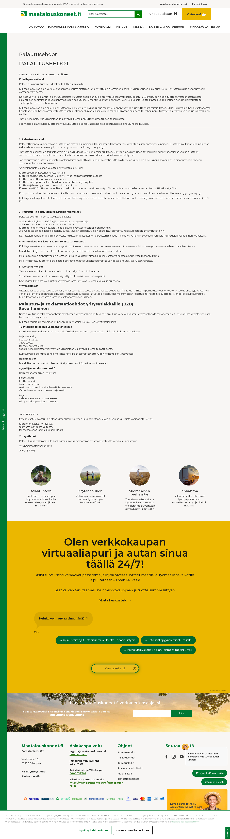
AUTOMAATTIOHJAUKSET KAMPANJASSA (59, 26)
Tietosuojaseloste (128, 778)
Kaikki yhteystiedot (34, 771)
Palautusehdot (126, 757)
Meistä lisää (125, 773)
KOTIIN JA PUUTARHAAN (166, 26)
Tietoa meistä (31, 776)
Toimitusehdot (126, 752)
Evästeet (227, 833)
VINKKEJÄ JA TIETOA (205, 26)
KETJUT (122, 26)
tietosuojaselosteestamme (185, 821)
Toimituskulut (126, 763)
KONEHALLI (102, 26)
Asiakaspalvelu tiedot (130, 768)
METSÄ (138, 26)
